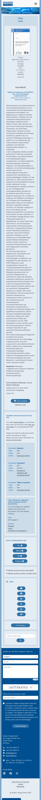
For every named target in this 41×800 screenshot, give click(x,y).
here (28, 720)
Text (18, 545)
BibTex (18, 551)
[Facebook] (10, 773)
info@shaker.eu (11, 753)
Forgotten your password (17, 531)
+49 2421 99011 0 (12, 747)
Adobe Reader (19, 422)
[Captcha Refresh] (31, 687)
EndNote (18, 561)
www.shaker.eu (11, 756)
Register (11, 526)
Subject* (7, 657)
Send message (20, 726)
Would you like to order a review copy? (22, 573)
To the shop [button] (20, 625)
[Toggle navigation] (35, 3)
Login (10, 528)
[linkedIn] (4, 773)
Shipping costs (20, 405)
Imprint (20, 784)
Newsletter (20, 786)
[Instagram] (17, 773)
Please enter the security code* (14, 694)
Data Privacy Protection (20, 782)
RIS (18, 556)
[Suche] (20, 640)
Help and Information (14, 440)
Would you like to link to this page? (21, 570)
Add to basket (22, 401)
